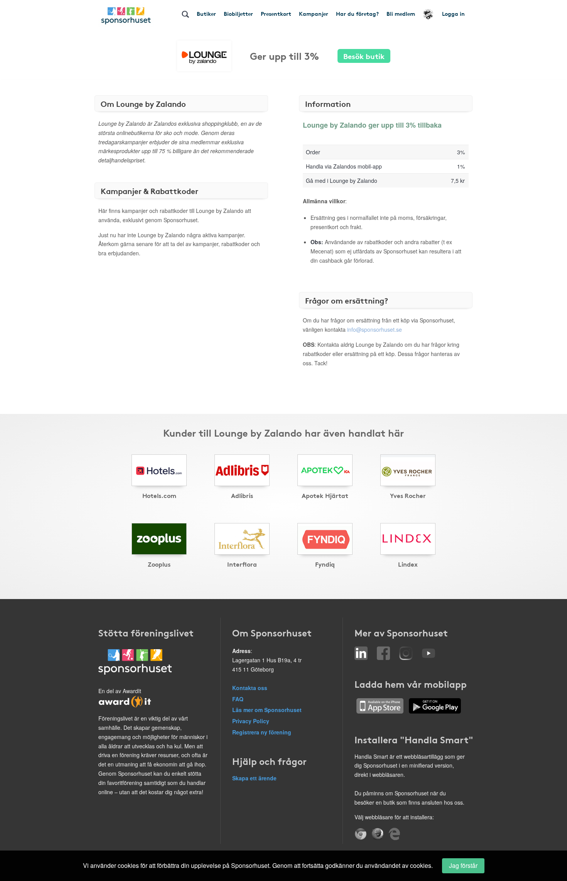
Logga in (453, 13)
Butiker (206, 13)
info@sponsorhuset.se (374, 329)
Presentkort (276, 13)
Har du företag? (357, 13)
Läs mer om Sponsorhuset (267, 710)
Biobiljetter (238, 13)
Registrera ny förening (261, 732)
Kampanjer (313, 13)
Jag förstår (463, 865)
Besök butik (364, 56)
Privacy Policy (250, 721)
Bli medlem (400, 13)
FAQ (237, 699)
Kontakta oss (249, 688)
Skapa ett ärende (254, 778)
